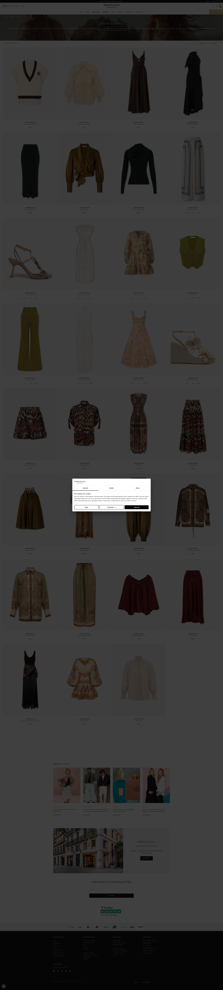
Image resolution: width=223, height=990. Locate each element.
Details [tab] (111, 488)
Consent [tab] (85, 488)
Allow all (136, 507)
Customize (110, 507)
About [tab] (138, 488)
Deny (86, 507)
